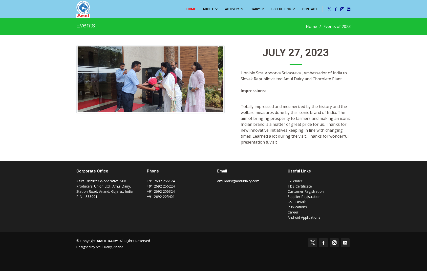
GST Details (297, 201)
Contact (309, 9)
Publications (297, 207)
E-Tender (295, 181)
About (208, 9)
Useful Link (281, 9)
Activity (232, 9)
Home (311, 26)
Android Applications (304, 217)
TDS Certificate (300, 186)
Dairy (255, 9)
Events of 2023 (337, 26)
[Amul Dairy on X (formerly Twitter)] (328, 9)
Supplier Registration (304, 196)
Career (293, 212)
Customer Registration (306, 191)
